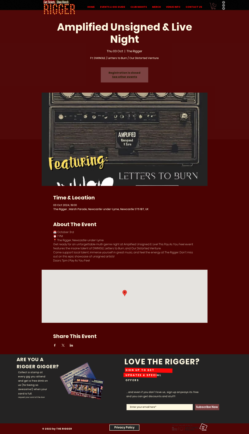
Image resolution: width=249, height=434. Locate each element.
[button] (213, 6)
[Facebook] (223, 2)
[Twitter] (223, 8)
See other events (124, 77)
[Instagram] (223, 5)
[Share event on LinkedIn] (71, 345)
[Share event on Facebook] (54, 345)
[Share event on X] (63, 345)
